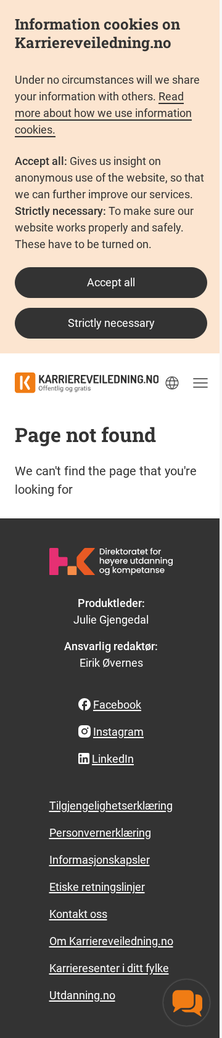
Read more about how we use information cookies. (103, 113)
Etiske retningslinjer (97, 886)
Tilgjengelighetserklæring (111, 805)
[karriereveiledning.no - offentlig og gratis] (86, 382)
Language (172, 383)
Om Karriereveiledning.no (111, 941)
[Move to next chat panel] (186, 1003)
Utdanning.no (82, 995)
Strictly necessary (111, 322)
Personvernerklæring (100, 832)
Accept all (111, 282)
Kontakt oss (78, 913)
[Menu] (200, 383)
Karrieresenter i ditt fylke (109, 968)
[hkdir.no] (111, 561)
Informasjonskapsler (99, 859)
